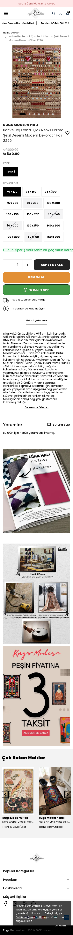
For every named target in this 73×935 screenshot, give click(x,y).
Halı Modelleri (11, 32)
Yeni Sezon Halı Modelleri (18, 23)
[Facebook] (5, 903)
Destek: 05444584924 (55, 23)
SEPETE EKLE (52, 265)
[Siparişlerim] (60, 13)
